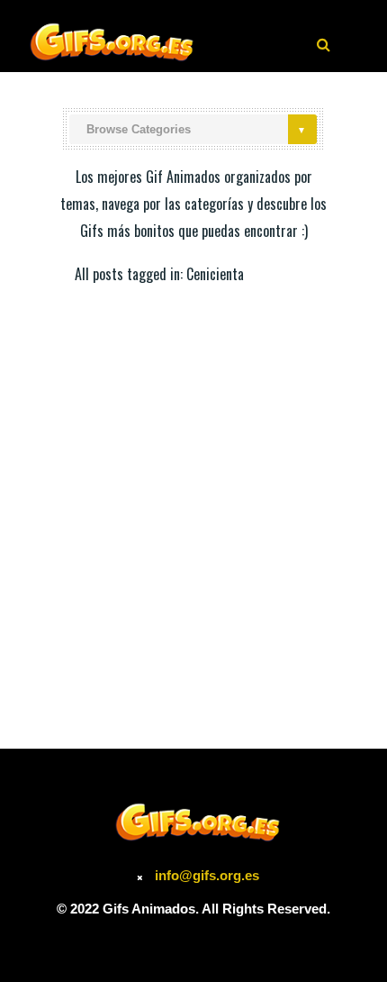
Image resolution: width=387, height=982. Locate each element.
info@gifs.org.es (207, 875)
